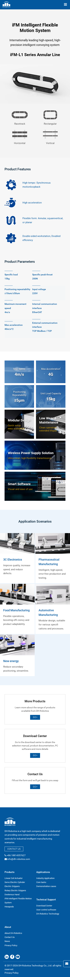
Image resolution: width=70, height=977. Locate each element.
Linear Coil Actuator (13, 878)
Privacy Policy (11, 945)
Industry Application (45, 878)
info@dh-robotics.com (18, 859)
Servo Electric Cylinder (15, 882)
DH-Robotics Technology (47, 914)
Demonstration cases (46, 886)
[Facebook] (12, 957)
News (7, 941)
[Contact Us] (66, 963)
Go (34, 717)
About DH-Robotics (13, 933)
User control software (46, 909)
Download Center (44, 905)
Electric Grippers (12, 886)
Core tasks (41, 882)
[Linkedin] (7, 957)
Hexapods (9, 906)
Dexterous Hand (12, 894)
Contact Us (14, 849)
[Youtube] (18, 957)
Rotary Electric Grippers (15, 890)
